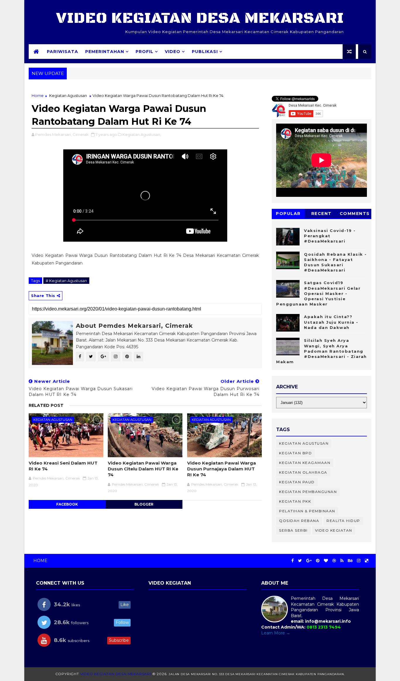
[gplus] (309, 560)
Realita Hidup (343, 520)
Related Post (46, 405)
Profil (144, 51)
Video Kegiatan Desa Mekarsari (200, 18)
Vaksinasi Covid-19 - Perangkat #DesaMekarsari (329, 235)
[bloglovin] (325, 560)
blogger (143, 504)
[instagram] (358, 560)
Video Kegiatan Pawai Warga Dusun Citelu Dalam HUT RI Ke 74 (143, 469)
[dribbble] (334, 560)
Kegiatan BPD (295, 453)
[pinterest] (317, 560)
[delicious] (366, 560)
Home (38, 95)
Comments (355, 213)
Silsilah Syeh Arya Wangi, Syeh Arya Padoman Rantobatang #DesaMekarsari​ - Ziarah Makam (321, 351)
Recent (321, 213)
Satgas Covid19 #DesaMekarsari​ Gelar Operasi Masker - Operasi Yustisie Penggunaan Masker (318, 293)
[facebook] (292, 560)
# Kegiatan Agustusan (66, 280)
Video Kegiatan (333, 530)
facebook (67, 504)
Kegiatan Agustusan (68, 95)
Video (172, 51)
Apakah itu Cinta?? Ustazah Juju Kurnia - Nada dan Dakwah (331, 322)
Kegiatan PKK (295, 501)
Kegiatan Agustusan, (141, 134)
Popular (288, 213)
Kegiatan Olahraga (303, 472)
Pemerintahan (104, 51)
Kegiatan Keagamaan (304, 462)
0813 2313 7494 (324, 627)
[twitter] (300, 560)
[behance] (350, 560)
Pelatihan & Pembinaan (307, 511)
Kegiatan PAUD (297, 482)
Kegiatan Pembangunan (308, 491)
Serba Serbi (293, 530)
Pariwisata (62, 51)
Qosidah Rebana (299, 520)
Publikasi (205, 51)
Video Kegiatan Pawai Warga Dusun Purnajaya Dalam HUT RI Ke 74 (221, 469)
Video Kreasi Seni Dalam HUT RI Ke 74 (63, 466)
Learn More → (275, 633)
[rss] (342, 560)
